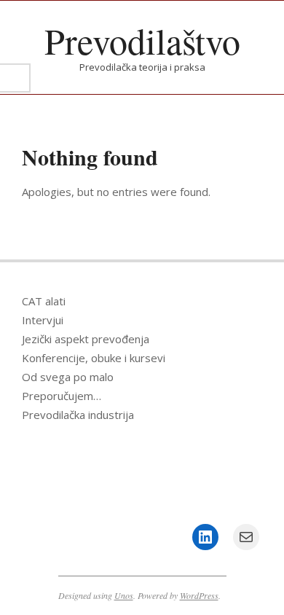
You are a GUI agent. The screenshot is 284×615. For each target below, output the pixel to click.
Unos (123, 595)
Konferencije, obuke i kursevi (93, 357)
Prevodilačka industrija (78, 414)
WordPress (199, 595)
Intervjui (42, 320)
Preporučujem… (61, 395)
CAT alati (44, 301)
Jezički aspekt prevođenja (85, 339)
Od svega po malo (68, 376)
